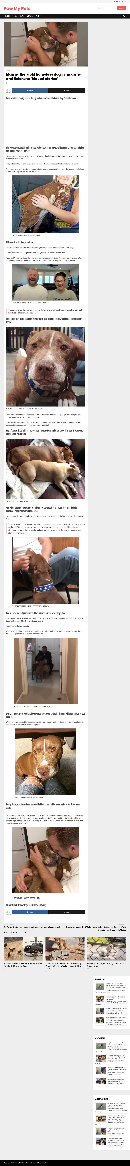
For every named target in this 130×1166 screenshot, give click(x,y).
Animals (30, 16)
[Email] (125, 1)
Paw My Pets (17, 8)
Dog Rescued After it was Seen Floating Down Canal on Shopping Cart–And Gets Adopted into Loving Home (116, 986)
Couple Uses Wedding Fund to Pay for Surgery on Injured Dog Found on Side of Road (117, 997)
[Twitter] (120, 1)
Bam (46, 1163)
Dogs (15, 16)
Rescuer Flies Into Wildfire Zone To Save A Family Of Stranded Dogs (23, 964)
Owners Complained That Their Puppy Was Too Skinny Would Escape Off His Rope (63, 966)
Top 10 (38, 16)
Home (7, 16)
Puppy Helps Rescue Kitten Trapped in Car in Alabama (116, 1079)
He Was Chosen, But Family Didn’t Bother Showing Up (106, 964)
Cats (22, 16)
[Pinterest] (122, 1)
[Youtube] (117, 1)
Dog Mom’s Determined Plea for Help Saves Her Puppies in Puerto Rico (116, 1009)
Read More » (106, 992)
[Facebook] (115, 1)
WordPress (38, 1163)
